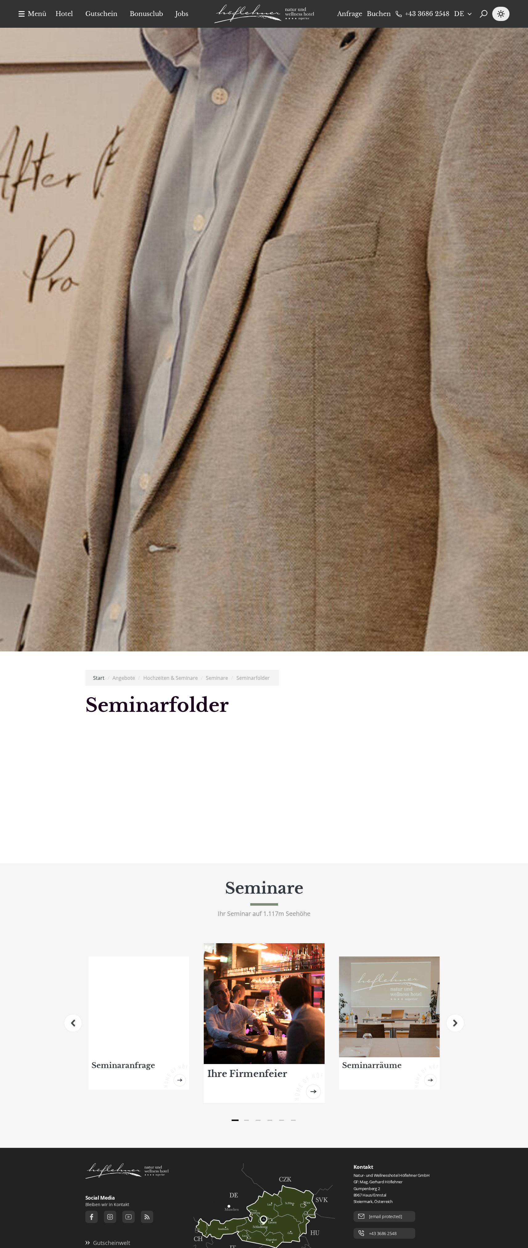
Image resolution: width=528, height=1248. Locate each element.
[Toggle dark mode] (501, 14)
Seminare (217, 677)
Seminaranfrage (123, 1065)
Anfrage (349, 14)
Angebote (124, 677)
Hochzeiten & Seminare (170, 677)
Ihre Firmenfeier (247, 1073)
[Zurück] (73, 1023)
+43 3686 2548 (427, 14)
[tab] (235, 1120)
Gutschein (101, 14)
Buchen (379, 14)
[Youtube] (128, 1217)
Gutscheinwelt (111, 1242)
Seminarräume (372, 1065)
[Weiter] (455, 1023)
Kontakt (363, 1167)
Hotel (64, 14)
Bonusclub (146, 14)
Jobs (181, 14)
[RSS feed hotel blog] (147, 1217)
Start (98, 677)
